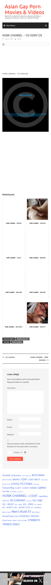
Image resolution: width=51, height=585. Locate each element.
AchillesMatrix (16, 475)
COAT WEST (34, 479)
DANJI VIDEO (44, 480)
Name (10, 419)
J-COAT (32, 496)
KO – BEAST (8, 504)
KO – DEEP (18, 504)
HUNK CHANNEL (17, 342)
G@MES (42, 487)
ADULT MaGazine (26, 475)
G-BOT (18, 488)
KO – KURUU (7, 507)
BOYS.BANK (38, 475)
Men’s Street (35, 512)
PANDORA (34, 516)
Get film (5, 491)
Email (10, 427)
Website (10, 434)
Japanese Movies (22, 339)
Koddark (29, 501)
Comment (12, 388)
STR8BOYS (34, 520)
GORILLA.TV (20, 491)
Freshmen (36, 484)
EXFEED (15, 483)
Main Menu (10, 25)
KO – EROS (28, 504)
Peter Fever (7, 520)
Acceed (6, 475)
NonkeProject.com (10, 516)
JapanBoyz (43, 496)
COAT (24, 479)
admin (19, 39)
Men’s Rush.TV (21, 511)
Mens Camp (6, 512)
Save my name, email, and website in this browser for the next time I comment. (23, 445)
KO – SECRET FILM (22, 507)
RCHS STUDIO (22, 520)
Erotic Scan (6, 484)
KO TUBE (37, 500)
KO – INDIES (37, 504)
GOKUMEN (13, 491)
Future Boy (8, 487)
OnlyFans (24, 516)
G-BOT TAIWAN (29, 487)
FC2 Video (26, 484)
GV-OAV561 (10, 357)
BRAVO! (16, 479)
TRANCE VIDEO (11, 524)
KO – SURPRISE (36, 507)
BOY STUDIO (7, 480)
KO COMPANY (18, 500)
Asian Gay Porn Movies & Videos (24, 9)
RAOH (15, 520)
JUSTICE (5, 500)
